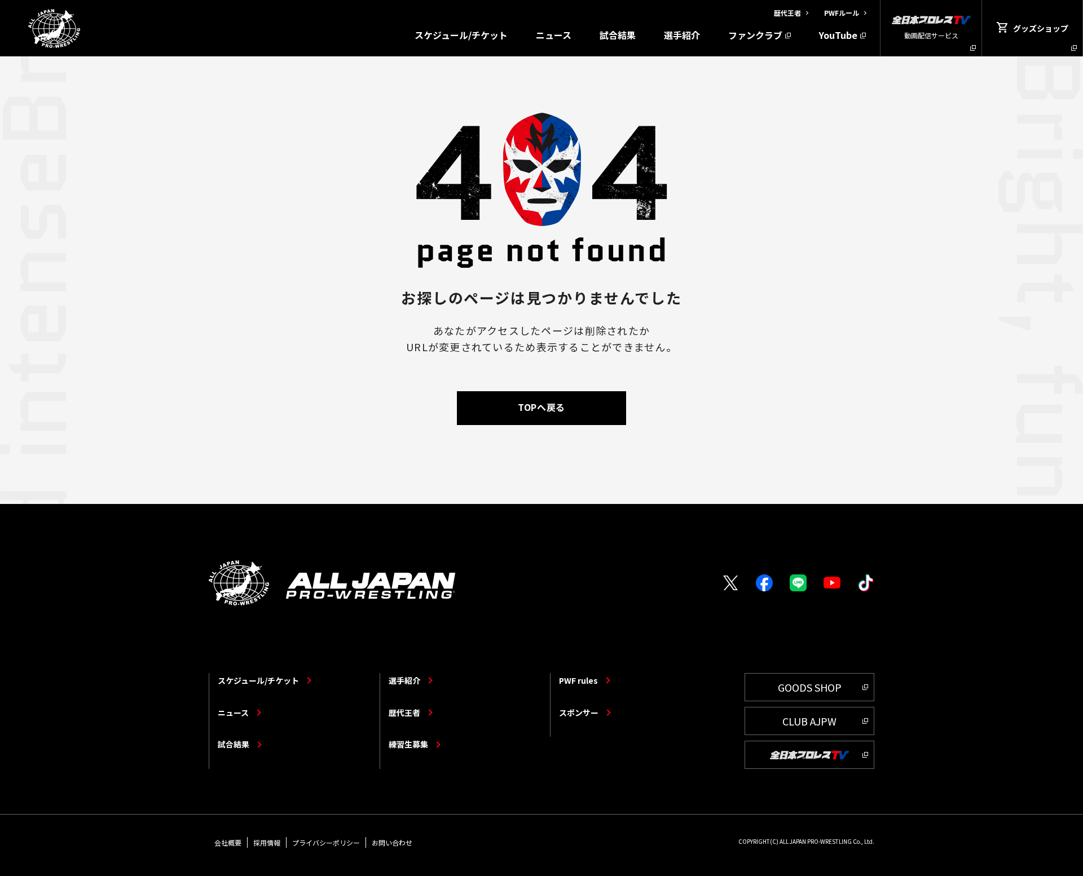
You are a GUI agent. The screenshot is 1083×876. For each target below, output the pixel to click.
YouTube (838, 35)
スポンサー (578, 712)
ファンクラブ (755, 35)
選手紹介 (682, 35)
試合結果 (618, 35)
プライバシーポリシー (326, 842)
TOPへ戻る (541, 407)
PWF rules (578, 680)
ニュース (553, 35)
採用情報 (266, 842)
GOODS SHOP (810, 687)
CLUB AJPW (809, 721)
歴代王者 (404, 712)
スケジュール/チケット (461, 35)
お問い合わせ (392, 842)
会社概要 (227, 842)
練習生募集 (408, 744)
